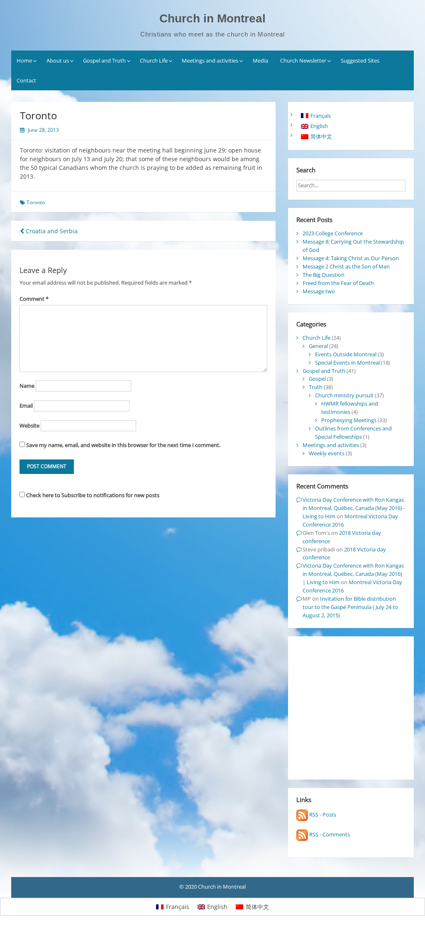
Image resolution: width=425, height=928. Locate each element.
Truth (315, 387)
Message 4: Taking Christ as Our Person (351, 258)
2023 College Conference (333, 233)
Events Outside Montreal (345, 354)
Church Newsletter (303, 60)
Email (26, 405)
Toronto (36, 202)
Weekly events (326, 453)
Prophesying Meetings (348, 420)
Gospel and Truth (104, 60)
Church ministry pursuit (344, 395)
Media (260, 60)
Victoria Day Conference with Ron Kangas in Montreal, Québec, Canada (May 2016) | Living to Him (353, 574)
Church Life (154, 60)
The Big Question (323, 274)
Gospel (317, 378)
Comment (34, 298)
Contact (26, 80)
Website (29, 425)
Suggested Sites (360, 60)
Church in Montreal (212, 18)
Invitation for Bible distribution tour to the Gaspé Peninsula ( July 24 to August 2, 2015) (350, 607)
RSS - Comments (329, 834)
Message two (319, 291)
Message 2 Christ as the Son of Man (346, 266)
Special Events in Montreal (347, 362)
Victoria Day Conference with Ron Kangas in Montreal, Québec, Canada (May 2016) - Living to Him (354, 508)
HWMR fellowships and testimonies (349, 408)
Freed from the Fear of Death (338, 283)
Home (24, 60)
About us (57, 60)
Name (27, 385)
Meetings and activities (210, 60)
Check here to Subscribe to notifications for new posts (92, 495)
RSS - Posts (322, 814)
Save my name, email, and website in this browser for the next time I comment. (123, 445)
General (318, 346)
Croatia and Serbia (51, 231)
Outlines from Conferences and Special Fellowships (353, 432)
